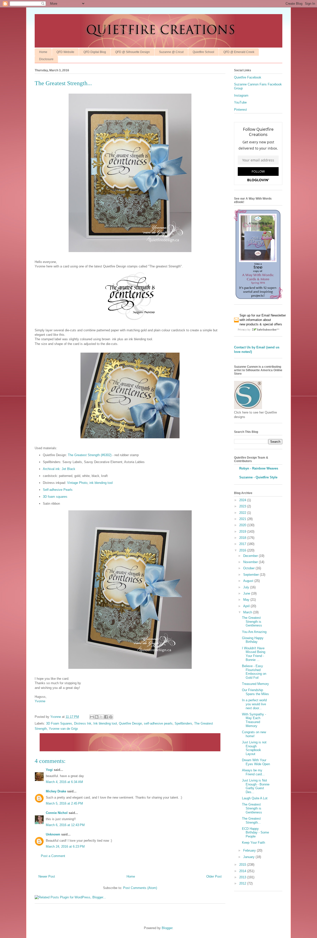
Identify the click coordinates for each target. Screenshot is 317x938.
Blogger (167, 928)
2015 (243, 864)
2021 (243, 519)
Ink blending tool (105, 723)
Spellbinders (183, 723)
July (246, 587)
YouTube (240, 102)
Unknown (53, 834)
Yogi (49, 770)
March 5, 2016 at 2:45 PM (64, 803)
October (249, 568)
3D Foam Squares (59, 723)
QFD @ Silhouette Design (132, 52)
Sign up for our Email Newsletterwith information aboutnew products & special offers (262, 319)
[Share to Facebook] (106, 716)
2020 (243, 525)
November (251, 562)
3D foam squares (55, 496)
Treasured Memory (255, 684)
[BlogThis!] (96, 716)
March (248, 612)
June (247, 593)
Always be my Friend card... (253, 772)
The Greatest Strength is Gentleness (252, 621)
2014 (243, 871)
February (250, 850)
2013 (243, 877)
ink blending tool (101, 483)
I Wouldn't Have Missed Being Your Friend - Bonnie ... (253, 654)
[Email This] (91, 716)
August (248, 581)
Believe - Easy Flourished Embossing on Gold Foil (254, 671)
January (249, 857)
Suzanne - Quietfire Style (258, 477)
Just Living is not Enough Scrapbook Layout (254, 748)
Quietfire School (203, 52)
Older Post (214, 876)
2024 (243, 500)
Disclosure (46, 59)
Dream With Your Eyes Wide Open (256, 762)
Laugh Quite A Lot (254, 798)
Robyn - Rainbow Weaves (258, 468)
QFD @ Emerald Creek (238, 52)
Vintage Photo (77, 483)
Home (43, 52)
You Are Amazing (254, 632)
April (247, 606)
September (251, 574)
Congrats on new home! (254, 734)
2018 (243, 538)
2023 (243, 506)
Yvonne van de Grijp (63, 728)
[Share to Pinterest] (110, 716)
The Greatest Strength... (251, 820)
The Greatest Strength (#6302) (89, 455)
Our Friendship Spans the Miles (255, 692)
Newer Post (46, 876)
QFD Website (65, 52)
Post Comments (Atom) (140, 888)
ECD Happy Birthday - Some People (255, 832)
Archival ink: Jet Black (59, 469)
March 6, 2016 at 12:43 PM (65, 825)
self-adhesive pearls (158, 723)
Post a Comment (53, 856)
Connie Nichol (57, 813)
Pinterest (240, 109)
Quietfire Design (130, 723)
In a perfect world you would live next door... (254, 704)
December (251, 556)
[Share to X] (101, 716)
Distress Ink (82, 723)
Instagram (241, 95)
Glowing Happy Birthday (253, 640)
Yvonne (40, 701)
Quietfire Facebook (247, 77)
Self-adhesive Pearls (58, 490)
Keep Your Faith (253, 842)
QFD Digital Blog (94, 52)
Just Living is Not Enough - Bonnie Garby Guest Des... (255, 786)
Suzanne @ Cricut (171, 52)
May (246, 599)
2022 (243, 513)
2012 (243, 883)
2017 (243, 544)
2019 (243, 531)
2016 (243, 550)
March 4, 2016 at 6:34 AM (64, 782)
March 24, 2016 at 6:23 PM (65, 846)
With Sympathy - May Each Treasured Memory (254, 720)
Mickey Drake (56, 791)
